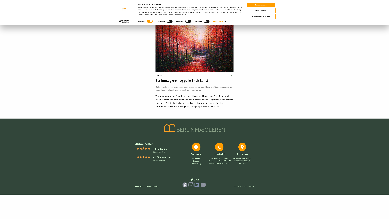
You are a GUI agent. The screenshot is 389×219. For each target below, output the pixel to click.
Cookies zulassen (261, 5)
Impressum (139, 186)
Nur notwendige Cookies (261, 16)
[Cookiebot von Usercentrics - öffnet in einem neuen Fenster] (124, 21)
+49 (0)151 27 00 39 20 (222, 161)
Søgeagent (196, 158)
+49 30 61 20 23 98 (221, 158)
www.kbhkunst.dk (211, 106)
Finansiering (196, 163)
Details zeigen (218, 21)
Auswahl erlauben (261, 11)
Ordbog (196, 161)
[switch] (170, 21)
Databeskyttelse (152, 186)
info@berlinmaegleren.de (219, 163)
